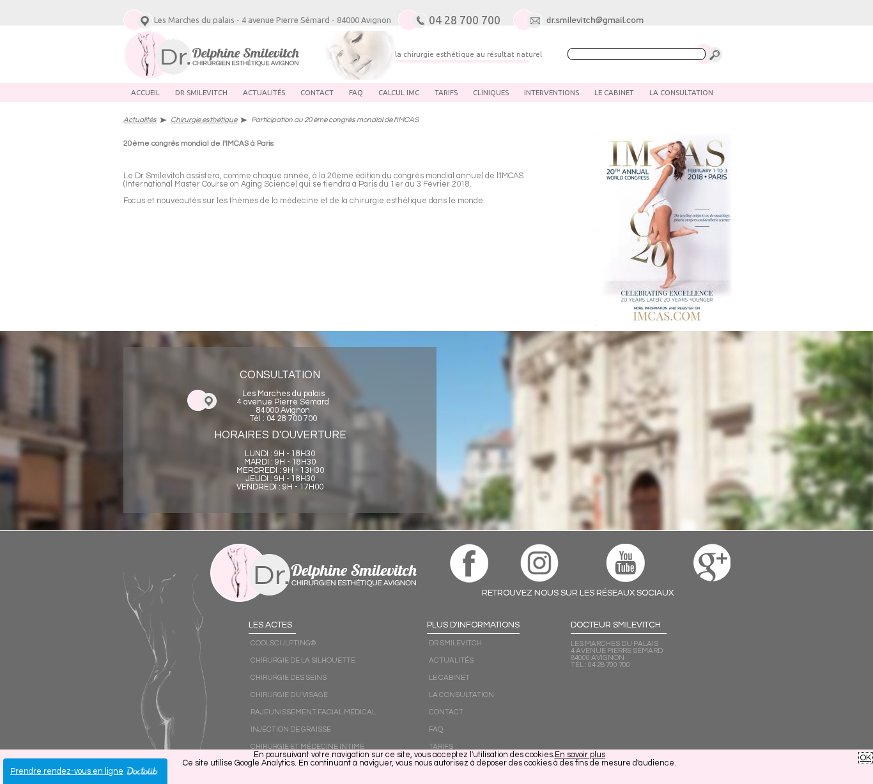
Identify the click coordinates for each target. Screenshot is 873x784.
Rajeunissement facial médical (313, 712)
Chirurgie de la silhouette (303, 660)
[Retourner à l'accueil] (211, 77)
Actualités (264, 92)
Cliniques (491, 92)
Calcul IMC (398, 92)
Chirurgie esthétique (204, 119)
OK (865, 758)
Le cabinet (614, 92)
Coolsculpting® (283, 643)
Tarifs (446, 92)
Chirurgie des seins (289, 677)
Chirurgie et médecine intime (307, 746)
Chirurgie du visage (289, 694)
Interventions (551, 92)
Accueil (145, 92)
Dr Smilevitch (201, 92)
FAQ (356, 92)
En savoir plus (580, 755)
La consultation (681, 92)
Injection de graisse (291, 729)
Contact (317, 92)
